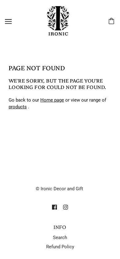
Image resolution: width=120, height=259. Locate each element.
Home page (52, 100)
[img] (54, 207)
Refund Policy (60, 246)
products (18, 107)
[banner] (58, 21)
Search (60, 237)
